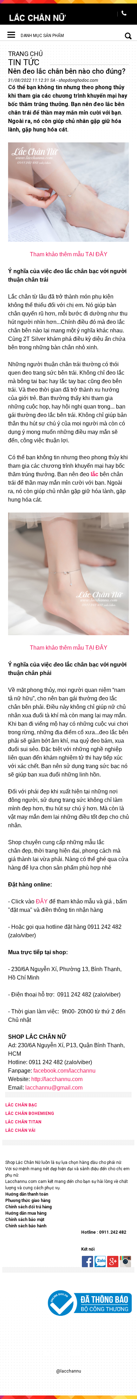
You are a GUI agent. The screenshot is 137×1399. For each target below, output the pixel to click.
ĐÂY (42, 901)
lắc (94, 474)
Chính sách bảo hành (25, 1225)
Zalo (100, 1261)
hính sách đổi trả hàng (30, 1206)
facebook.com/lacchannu (64, 1071)
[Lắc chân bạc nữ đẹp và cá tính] (37, 17)
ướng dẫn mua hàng (27, 1213)
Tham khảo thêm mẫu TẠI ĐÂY (68, 254)
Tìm (123, 35)
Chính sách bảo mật (24, 1219)
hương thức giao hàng (29, 1200)
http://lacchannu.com (57, 1079)
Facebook (87, 1261)
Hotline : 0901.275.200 (125, 14)
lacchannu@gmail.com (54, 1088)
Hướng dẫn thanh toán (27, 1194)
